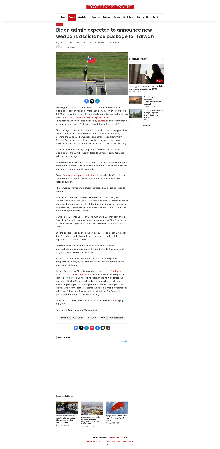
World (72, 17)
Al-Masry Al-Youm (115, 437)
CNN (61, 47)
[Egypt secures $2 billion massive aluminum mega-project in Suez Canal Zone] (92, 408)
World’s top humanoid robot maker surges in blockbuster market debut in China (65, 419)
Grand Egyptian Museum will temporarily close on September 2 (152, 100)
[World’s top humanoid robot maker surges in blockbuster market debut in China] (67, 408)
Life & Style (128, 17)
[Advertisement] (92, 367)
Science (106, 17)
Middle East (83, 17)
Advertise (96, 441)
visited (112, 300)
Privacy (123, 441)
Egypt (63, 17)
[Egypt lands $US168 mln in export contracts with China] (117, 408)
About (89, 441)
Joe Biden (78, 318)
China (65, 318)
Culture (116, 17)
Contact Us (106, 441)
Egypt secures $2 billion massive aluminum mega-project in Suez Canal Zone (91, 420)
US (103, 318)
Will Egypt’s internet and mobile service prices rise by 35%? (146, 87)
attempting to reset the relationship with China (85, 117)
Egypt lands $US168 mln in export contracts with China (117, 418)
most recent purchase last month (82, 175)
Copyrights (115, 441)
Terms (130, 441)
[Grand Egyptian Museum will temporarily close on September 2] (135, 100)
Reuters (101, 120)
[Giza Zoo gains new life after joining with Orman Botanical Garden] (135, 113)
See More (146, 125)
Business (96, 17)
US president (117, 318)
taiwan (92, 318)
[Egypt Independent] (110, 7)
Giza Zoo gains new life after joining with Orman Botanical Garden (153, 114)
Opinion (140, 17)
